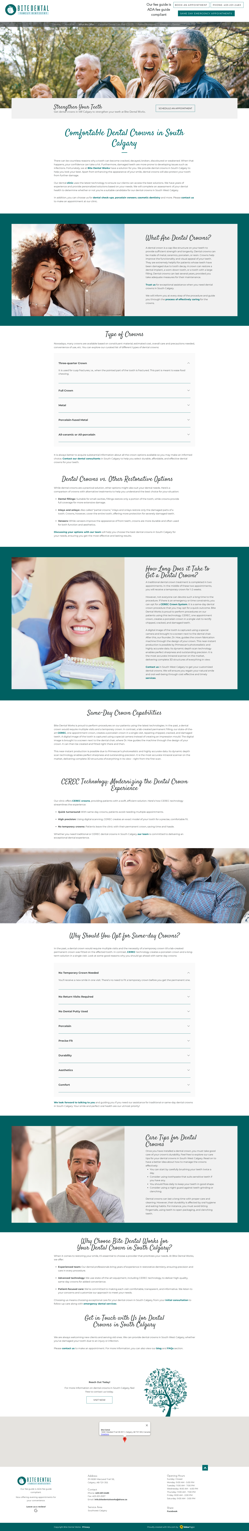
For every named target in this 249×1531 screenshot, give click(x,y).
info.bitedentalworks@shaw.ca (111, 1499)
